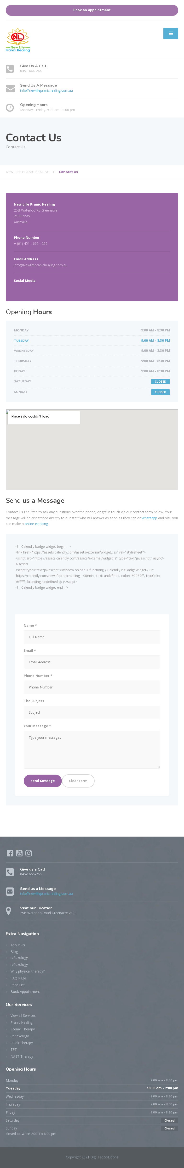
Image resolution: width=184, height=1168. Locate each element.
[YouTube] (19, 854)
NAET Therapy (22, 1056)
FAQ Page (18, 978)
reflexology (19, 957)
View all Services (23, 1015)
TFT (14, 1049)
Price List (18, 985)
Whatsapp (149, 518)
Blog (14, 951)
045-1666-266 (31, 70)
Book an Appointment (92, 10)
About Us (18, 945)
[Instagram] (28, 854)
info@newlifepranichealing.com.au (46, 90)
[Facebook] (10, 854)
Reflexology (20, 1036)
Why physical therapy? (28, 971)
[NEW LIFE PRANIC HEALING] (18, 39)
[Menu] (170, 33)
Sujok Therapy (22, 1042)
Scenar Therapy (23, 1029)
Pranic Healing (22, 1022)
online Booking (36, 523)
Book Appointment (25, 991)
